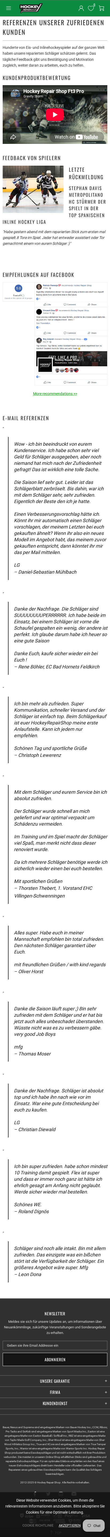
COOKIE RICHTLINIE (37, 1525)
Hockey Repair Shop (30, 8)
